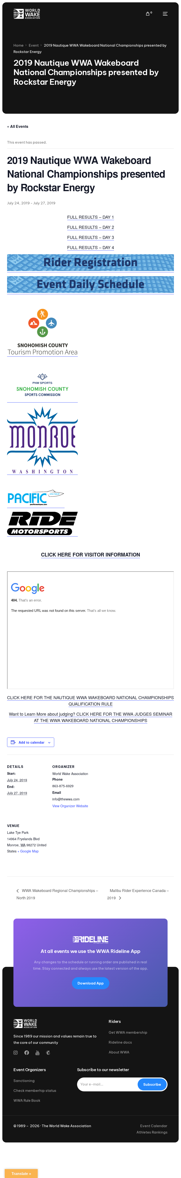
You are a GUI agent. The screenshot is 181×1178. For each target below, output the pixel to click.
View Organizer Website (70, 805)
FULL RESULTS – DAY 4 (90, 247)
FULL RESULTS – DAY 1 (90, 217)
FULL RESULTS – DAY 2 (90, 227)
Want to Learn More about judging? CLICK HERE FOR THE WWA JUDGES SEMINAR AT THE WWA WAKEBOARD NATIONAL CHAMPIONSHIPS (90, 717)
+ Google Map (28, 851)
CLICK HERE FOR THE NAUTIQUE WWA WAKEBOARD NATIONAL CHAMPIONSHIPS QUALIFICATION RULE (90, 700)
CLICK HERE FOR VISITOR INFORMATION (90, 554)
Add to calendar (31, 742)
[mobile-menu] (162, 13)
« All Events (17, 126)
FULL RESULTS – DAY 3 (90, 237)
